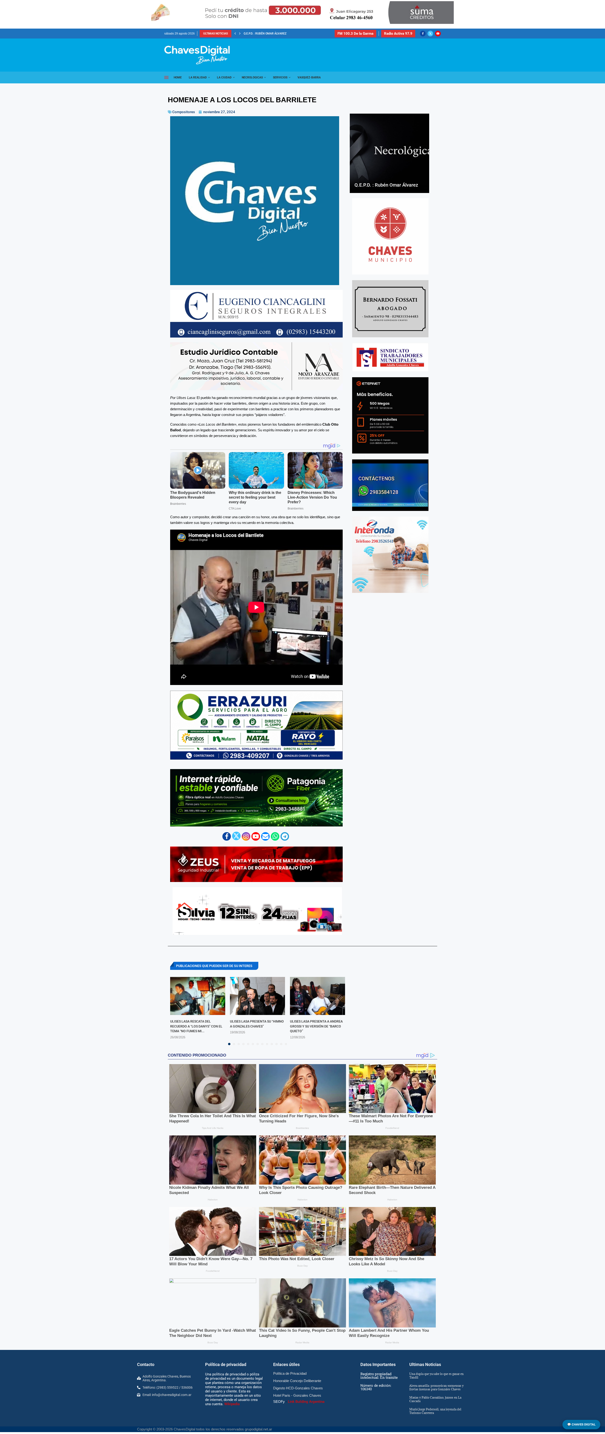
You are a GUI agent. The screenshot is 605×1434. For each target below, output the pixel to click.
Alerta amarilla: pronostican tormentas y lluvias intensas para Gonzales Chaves (436, 1387)
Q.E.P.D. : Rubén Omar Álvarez (386, 185)
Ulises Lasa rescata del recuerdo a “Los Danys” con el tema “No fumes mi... (196, 1026)
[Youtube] (438, 33)
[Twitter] (430, 33)
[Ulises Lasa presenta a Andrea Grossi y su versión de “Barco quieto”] (317, 996)
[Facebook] (423, 33)
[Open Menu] (166, 77)
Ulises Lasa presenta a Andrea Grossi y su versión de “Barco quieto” (316, 1026)
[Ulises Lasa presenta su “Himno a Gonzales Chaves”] (257, 996)
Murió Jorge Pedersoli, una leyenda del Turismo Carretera (435, 1411)
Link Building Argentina (306, 1402)
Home (178, 77)
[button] (235, 33)
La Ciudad (224, 77)
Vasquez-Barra (309, 77)
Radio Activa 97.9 (398, 33)
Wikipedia (232, 1404)
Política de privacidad (225, 1364)
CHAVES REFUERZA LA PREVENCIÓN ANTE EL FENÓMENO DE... (285, 33)
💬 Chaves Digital (581, 1424)
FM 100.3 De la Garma (355, 33)
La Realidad (198, 77)
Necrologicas (252, 77)
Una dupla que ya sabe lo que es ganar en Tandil (436, 1375)
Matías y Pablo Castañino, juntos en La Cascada (435, 1399)
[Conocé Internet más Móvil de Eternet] (390, 415)
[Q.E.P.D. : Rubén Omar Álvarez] (389, 153)
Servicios (280, 77)
